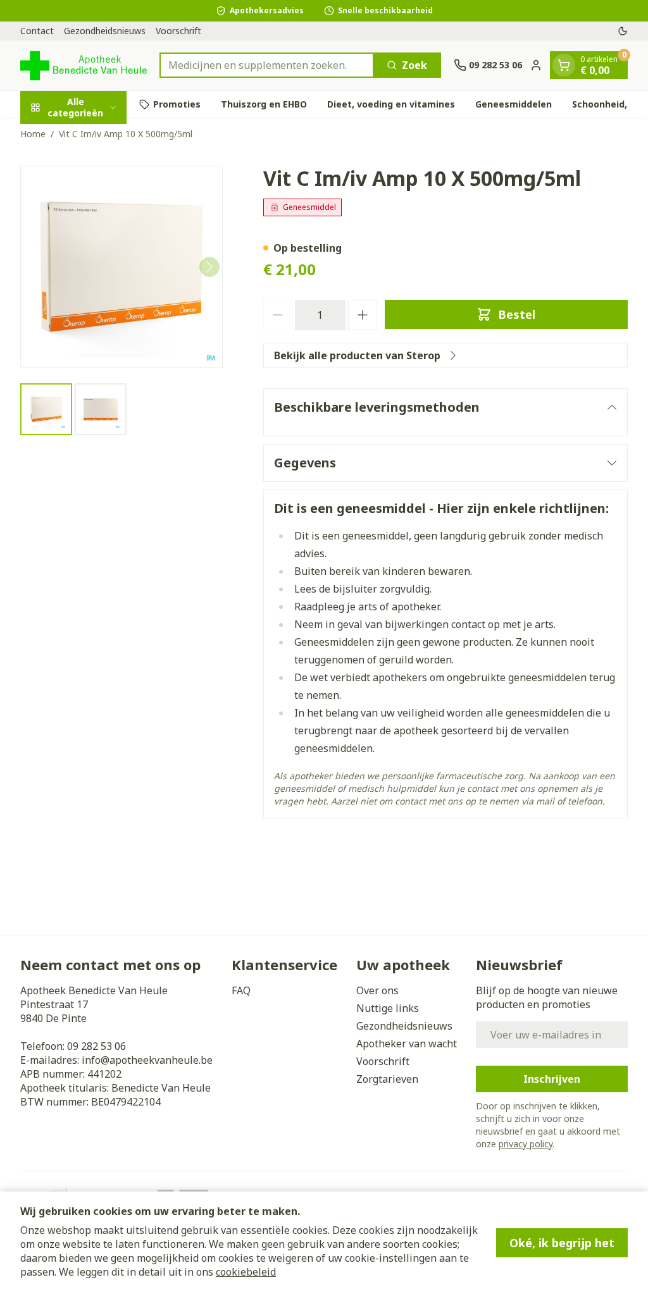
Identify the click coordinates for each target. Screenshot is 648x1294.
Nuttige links (387, 1008)
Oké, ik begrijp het (561, 1242)
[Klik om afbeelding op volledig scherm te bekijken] (121, 266)
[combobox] (266, 65)
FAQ (241, 990)
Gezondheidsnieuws (105, 31)
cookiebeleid (246, 1272)
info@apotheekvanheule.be (147, 1060)
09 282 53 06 (96, 1046)
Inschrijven (551, 1079)
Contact (37, 31)
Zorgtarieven (387, 1079)
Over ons (377, 990)
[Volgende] (209, 267)
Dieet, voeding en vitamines (391, 104)
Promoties (177, 104)
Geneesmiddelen (513, 104)
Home (33, 134)
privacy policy (525, 1144)
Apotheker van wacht (406, 1044)
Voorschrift (178, 31)
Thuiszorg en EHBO (264, 104)
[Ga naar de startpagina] (83, 65)
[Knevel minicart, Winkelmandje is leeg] (563, 65)
